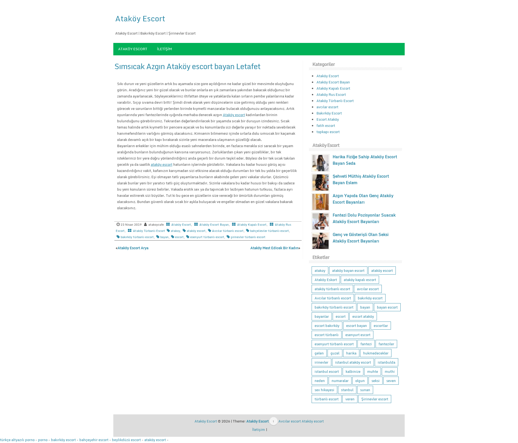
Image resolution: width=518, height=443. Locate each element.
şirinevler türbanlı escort (248, 237)
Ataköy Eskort (326, 280)
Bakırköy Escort (329, 113)
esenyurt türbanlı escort (207, 237)
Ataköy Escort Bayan (214, 224)
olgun (360, 381)
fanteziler (386, 344)
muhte (372, 371)
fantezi (366, 344)
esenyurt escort (357, 335)
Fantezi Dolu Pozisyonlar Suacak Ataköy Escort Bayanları (364, 218)
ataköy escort (161, 164)
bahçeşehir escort (93, 440)
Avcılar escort (289, 421)
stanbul (347, 390)
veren (350, 399)
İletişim (164, 49)
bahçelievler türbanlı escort (269, 230)
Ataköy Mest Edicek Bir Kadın (274, 248)
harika (351, 353)
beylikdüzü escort (126, 440)
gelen (319, 353)
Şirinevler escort (374, 399)
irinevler (321, 362)
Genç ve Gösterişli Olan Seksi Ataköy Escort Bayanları (360, 237)
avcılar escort (327, 107)
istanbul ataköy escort (353, 362)
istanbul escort (327, 371)
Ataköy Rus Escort (331, 94)
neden (320, 381)
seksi (376, 381)
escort (179, 237)
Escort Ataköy (327, 119)
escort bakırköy (327, 326)
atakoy (175, 230)
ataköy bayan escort (348, 270)
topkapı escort (328, 132)
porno (42, 440)
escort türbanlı (327, 335)
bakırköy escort (370, 298)
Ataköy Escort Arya (133, 248)
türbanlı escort (327, 399)
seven (391, 381)
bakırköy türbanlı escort (137, 237)
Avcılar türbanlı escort (228, 230)
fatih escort (325, 125)
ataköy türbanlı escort (332, 289)
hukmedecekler (375, 353)
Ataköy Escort (140, 18)
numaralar (340, 381)
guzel (334, 353)
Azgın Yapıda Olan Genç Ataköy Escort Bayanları (363, 198)
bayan (164, 237)
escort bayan (356, 326)
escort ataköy (363, 316)
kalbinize (353, 371)
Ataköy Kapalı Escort (252, 224)
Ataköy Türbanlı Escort (149, 230)
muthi (390, 371)
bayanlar (322, 316)
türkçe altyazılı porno (17, 440)
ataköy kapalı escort (360, 280)
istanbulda (386, 362)
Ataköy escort (234, 115)
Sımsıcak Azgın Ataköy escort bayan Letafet (187, 66)
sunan (365, 390)
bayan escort (387, 307)
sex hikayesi (324, 390)
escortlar (381, 326)
